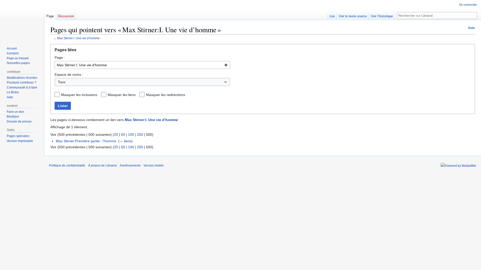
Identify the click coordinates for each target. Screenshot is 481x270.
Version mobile (154, 165)
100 (131, 134)
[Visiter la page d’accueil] (22, 20)
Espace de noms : (69, 74)
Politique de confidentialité (67, 165)
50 (123, 134)
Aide (471, 28)
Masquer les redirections (165, 95)
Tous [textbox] (61, 82)
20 (116, 134)
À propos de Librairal (102, 165)
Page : (60, 58)
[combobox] (142, 65)
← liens (125, 141)
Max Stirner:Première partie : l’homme (86, 141)
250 (140, 134)
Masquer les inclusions (79, 95)
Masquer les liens (122, 95)
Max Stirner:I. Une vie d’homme (78, 38)
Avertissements (130, 165)
